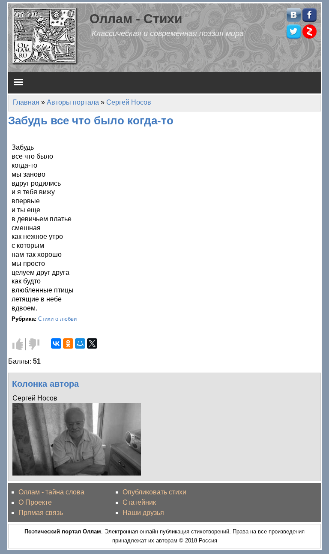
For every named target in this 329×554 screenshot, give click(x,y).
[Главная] (45, 35)
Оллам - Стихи (136, 18)
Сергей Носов (128, 102)
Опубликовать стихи (154, 492)
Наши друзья (143, 512)
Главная (26, 102)
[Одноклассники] (68, 343)
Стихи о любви (57, 319)
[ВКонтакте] (56, 343)
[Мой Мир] (80, 343)
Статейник (139, 502)
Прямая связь (40, 512)
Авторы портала (73, 102)
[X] (92, 343)
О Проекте (35, 502)
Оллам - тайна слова (51, 492)
